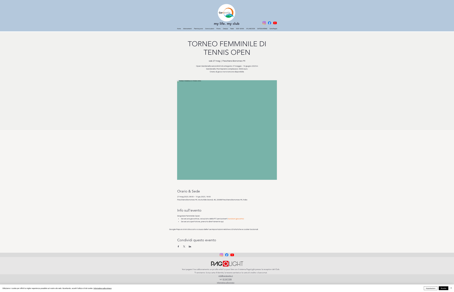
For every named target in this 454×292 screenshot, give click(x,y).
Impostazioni (430, 288)
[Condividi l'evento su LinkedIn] (190, 246)
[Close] (451, 288)
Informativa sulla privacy (103, 288)
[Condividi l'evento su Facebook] (178, 246)
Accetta (443, 288)
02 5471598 (227, 279)
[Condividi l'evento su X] (184, 246)
